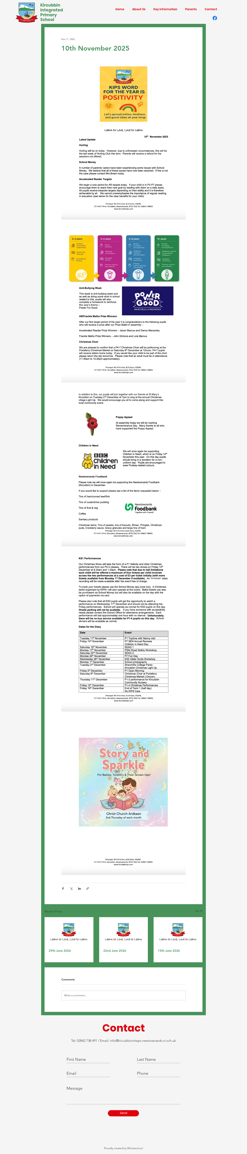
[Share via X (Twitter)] (71, 888)
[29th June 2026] (69, 931)
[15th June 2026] (178, 931)
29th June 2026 (60, 951)
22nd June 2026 (114, 951)
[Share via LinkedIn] (79, 888)
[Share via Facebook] (63, 888)
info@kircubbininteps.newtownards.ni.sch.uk (143, 1041)
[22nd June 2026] (123, 931)
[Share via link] (87, 888)
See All (198, 910)
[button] (137, 9)
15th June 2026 (169, 951)
